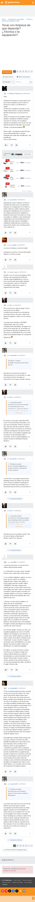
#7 (5, 397)
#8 (5, 459)
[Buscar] (31, 82)
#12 (5, 784)
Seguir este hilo (9, 77)
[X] (16, 890)
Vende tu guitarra (27, 880)
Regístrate (6, 868)
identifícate (15, 868)
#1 (5, 93)
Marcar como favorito (24, 77)
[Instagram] (2, 890)
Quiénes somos (6, 882)
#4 (5, 272)
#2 (5, 200)
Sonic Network (17, 880)
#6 (5, 355)
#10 (5, 562)
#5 (5, 305)
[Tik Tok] (9, 890)
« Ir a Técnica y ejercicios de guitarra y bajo (15, 849)
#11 (5, 688)
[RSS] (20, 890)
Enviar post (8, 72)
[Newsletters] (24, 890)
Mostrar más (19, 413)
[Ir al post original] (8, 402)
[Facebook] (13, 890)
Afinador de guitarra (17, 882)
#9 (5, 510)
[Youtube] (6, 890)
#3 (5, 245)
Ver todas (27, 154)
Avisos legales (28, 882)
